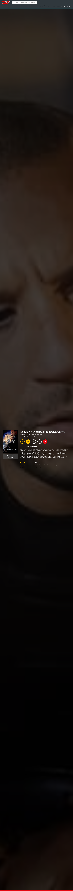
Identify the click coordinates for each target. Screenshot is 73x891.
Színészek (57, 6)
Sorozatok (48, 6)
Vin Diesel (37, 465)
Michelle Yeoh (45, 465)
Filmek (41, 6)
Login (69, 6)
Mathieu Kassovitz (39, 462)
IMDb (28, 441)
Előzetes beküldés (10, 456)
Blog (63, 6)
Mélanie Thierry (53, 465)
